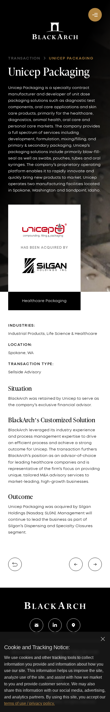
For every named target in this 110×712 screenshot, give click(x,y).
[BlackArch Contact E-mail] (36, 625)
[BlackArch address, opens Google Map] (73, 625)
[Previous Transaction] (75, 564)
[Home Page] (55, 605)
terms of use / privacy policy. (29, 703)
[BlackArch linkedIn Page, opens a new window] (55, 625)
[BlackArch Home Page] (55, 31)
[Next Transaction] (95, 564)
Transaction (24, 58)
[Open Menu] (95, 14)
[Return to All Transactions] (14, 564)
